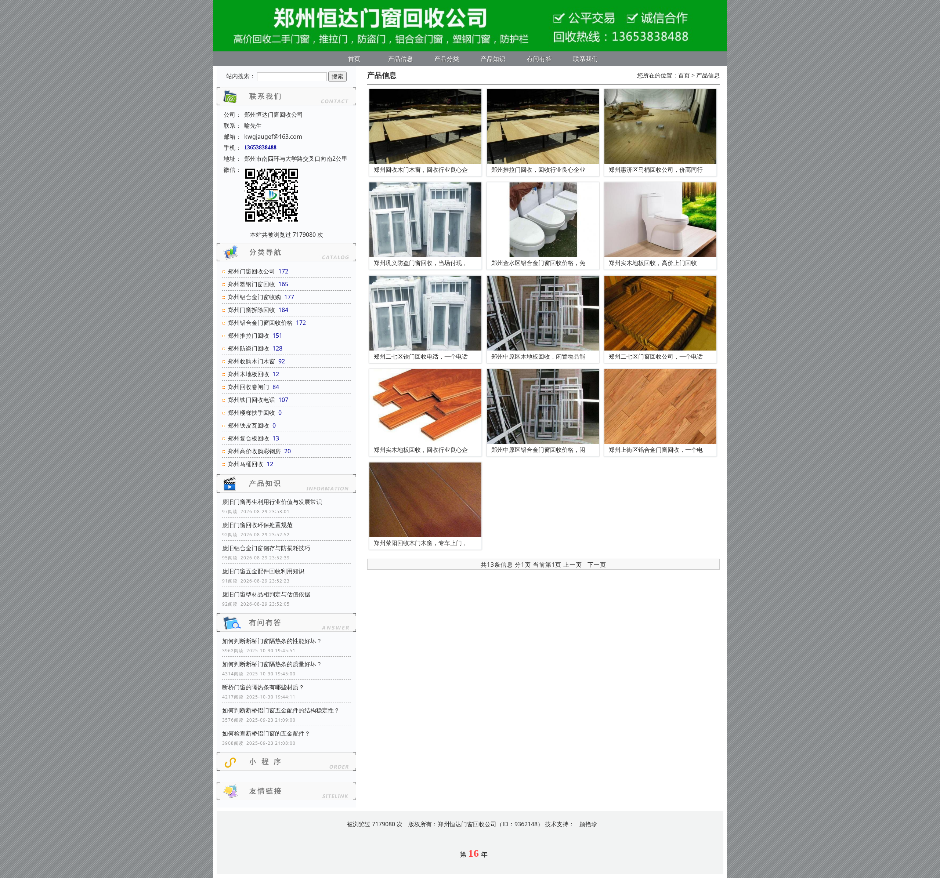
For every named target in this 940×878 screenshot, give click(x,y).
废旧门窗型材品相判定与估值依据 (266, 594)
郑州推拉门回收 (248, 335)
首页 (354, 59)
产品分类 (446, 59)
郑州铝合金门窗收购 (254, 297)
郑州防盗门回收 (248, 348)
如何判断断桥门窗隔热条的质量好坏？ (272, 664)
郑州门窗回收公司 (251, 271)
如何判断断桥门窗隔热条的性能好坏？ (272, 641)
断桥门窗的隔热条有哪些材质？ (263, 687)
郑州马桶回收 (245, 464)
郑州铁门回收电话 (251, 400)
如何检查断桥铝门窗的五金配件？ (266, 733)
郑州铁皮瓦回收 (248, 425)
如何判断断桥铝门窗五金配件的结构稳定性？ (281, 710)
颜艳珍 (588, 824)
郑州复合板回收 (248, 438)
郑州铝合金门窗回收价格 (260, 323)
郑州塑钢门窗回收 (251, 284)
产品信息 (400, 59)
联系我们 (585, 59)
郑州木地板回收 (248, 374)
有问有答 (539, 59)
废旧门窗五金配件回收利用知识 (263, 571)
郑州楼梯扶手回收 (251, 413)
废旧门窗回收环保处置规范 (257, 525)
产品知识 (493, 59)
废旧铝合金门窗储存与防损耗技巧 (266, 548)
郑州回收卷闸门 (248, 387)
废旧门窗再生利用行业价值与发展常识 (272, 502)
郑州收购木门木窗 (251, 361)
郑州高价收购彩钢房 (254, 451)
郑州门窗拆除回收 (251, 310)
